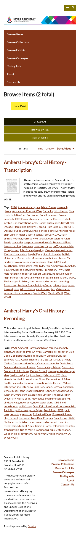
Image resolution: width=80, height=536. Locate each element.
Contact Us (13, 82)
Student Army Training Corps (34, 285)
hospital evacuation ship (38, 242)
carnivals (9, 218)
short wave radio (39, 281)
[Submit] (73, 8)
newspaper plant (43, 261)
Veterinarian (63, 289)
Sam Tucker (60, 277)
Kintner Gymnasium (15, 254)
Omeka (32, 526)
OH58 (57, 261)
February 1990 (52, 234)
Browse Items (15, 34)
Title (41, 148)
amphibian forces (46, 207)
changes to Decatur (40, 218)
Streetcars (10, 285)
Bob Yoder (33, 215)
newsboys (26, 261)
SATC (71, 277)
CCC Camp (21, 218)
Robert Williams (42, 273)
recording (15, 273)
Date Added (64, 148)
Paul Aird (9, 269)
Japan (48, 246)
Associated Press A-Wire (27, 211)
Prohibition (50, 269)
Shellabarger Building (16, 281)
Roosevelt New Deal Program (36, 277)
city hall (66, 218)
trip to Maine (27, 289)
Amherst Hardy (26, 207)
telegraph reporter (63, 285)
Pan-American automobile (60, 265)
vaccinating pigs (45, 289)
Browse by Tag (40, 129)
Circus (56, 218)
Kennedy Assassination (58, 250)
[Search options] (67, 8)
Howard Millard (62, 242)
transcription (11, 289)
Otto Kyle (38, 265)
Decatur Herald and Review (20, 226)
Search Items (40, 137)
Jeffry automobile (63, 246)
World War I (40, 293)
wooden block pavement (18, 293)
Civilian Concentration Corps (20, 222)
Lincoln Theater (52, 254)
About (10, 74)
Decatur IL (68, 226)
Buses (62, 215)
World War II (55, 293)
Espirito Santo (34, 234)
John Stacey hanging (32, 250)
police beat (21, 269)
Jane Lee (39, 246)
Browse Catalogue (17, 58)
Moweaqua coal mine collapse (49, 258)
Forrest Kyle (30, 238)
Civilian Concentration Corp (20, 363)
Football (17, 238)
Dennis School (38, 230)
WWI (67, 293)
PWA (60, 269)
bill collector (61, 211)
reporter (27, 273)
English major (17, 234)
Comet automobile (49, 222)
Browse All (40, 121)
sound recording (59, 281)
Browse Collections (18, 42)
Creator (50, 148)
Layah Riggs (35, 254)
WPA (67, 433)
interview (27, 246)
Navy (16, 261)
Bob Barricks (18, 215)
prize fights (35, 269)
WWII (7, 297)
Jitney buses (11, 250)
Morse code (24, 258)
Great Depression (49, 238)
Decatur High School (48, 226)
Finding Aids (14, 66)
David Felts (67, 222)
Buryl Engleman (48, 215)
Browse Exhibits (16, 50)
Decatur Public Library (16, 230)
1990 (14, 207)
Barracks (48, 211)
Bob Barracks (18, 355)
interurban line (12, 246)
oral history (25, 265)
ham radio (17, 242)
